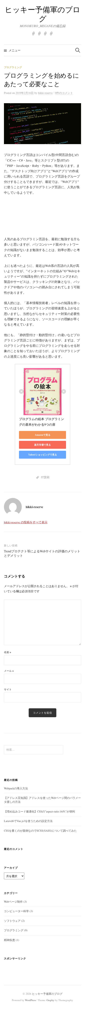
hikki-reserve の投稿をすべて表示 (25, 522)
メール (9, 671)
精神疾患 (9, 940)
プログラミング (13, 67)
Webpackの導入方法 (16, 788)
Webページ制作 (13, 901)
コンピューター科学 (16, 911)
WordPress (30, 1000)
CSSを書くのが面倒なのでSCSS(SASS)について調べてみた (40, 830)
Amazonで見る (42, 434)
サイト (8, 689)
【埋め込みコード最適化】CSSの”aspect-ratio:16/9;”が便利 (39, 811)
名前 (7, 652)
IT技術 (45, 477)
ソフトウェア (12, 921)
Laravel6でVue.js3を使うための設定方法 (28, 821)
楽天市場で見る (42, 444)
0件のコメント (64, 93)
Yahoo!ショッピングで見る (42, 454)
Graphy (50, 1000)
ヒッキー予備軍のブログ (42, 14)
